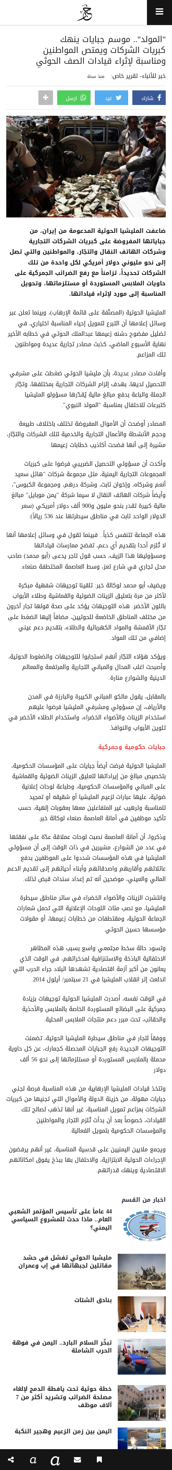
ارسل (72, 98)
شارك (148, 98)
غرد (109, 98)
